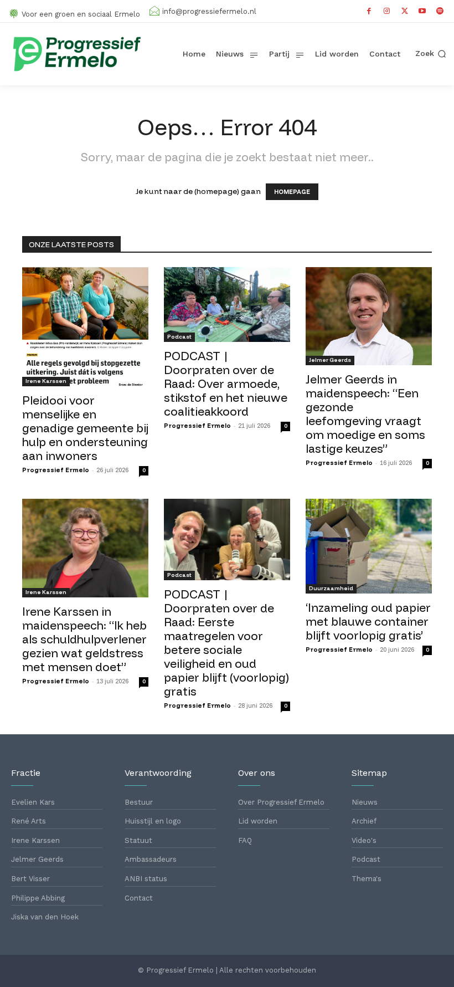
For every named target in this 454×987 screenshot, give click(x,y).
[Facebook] (369, 11)
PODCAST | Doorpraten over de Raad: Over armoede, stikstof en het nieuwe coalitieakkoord (225, 383)
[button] (430, 53)
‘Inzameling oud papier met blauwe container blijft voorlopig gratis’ (368, 621)
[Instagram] (387, 11)
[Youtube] (422, 11)
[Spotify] (440, 11)
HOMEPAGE (292, 192)
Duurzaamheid (331, 588)
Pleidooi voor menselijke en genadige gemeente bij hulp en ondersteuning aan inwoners (85, 428)
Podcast (179, 336)
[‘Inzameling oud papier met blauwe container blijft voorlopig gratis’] (369, 546)
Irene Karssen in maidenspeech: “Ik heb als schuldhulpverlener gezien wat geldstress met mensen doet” (84, 639)
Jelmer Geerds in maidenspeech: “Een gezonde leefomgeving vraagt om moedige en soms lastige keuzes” (365, 414)
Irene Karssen (45, 381)
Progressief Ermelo (55, 470)
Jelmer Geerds (330, 360)
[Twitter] (405, 11)
